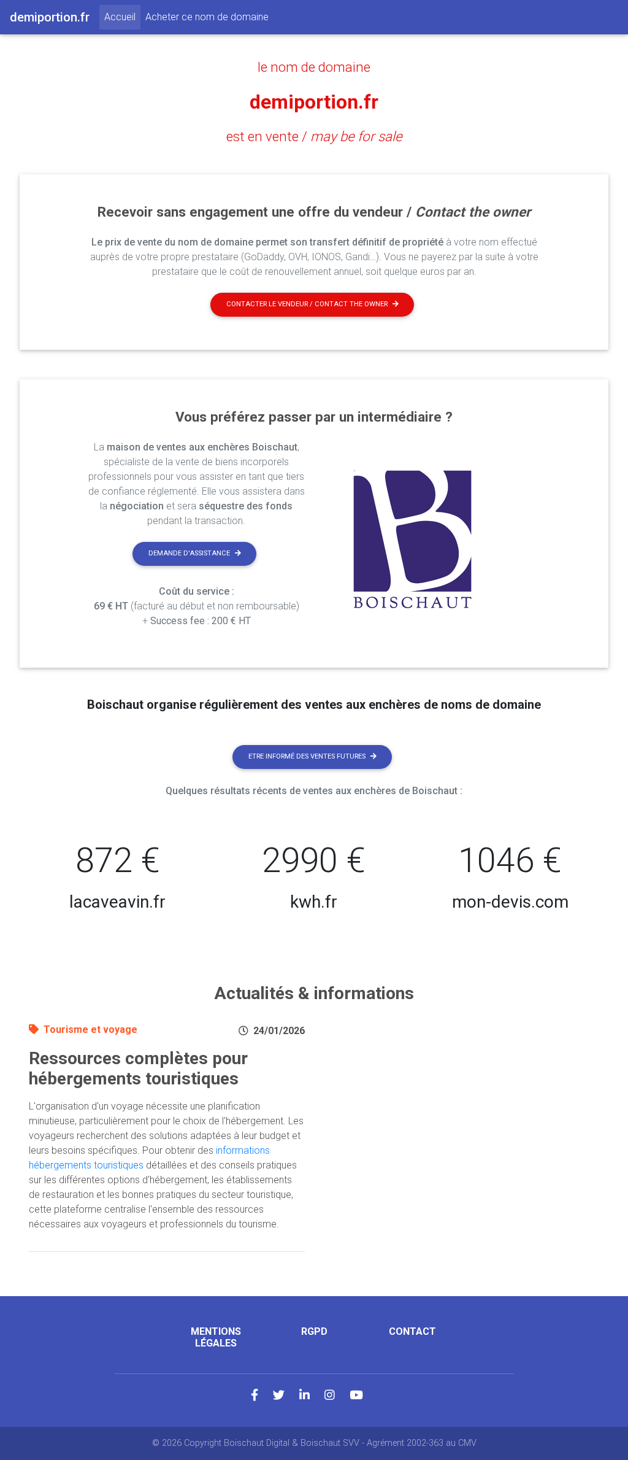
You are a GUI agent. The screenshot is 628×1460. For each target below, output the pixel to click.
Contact (412, 1331)
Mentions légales (216, 1337)
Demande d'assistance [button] (189, 553)
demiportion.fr (314, 102)
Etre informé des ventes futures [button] (307, 756)
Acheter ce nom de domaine (207, 17)
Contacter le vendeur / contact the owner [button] (307, 304)
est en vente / (314, 136)
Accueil (122, 16)
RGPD (314, 1331)
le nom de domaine (314, 67)
